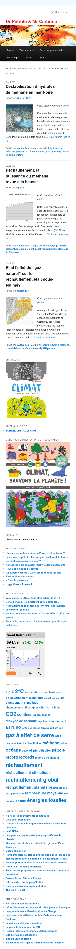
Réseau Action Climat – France (23, 878)
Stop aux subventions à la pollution (26, 886)
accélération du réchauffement (44, 692)
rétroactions (60, 787)
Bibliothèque (13, 57)
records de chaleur (47, 757)
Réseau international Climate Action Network (31, 931)
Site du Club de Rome (18, 938)
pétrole (58, 750)
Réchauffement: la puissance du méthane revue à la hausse (27, 175)
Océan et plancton (16, 850)
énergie (21, 801)
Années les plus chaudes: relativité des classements (35, 564)
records (26, 757)
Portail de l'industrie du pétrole (23, 866)
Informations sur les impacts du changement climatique (38, 907)
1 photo (65, 105)
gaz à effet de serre (30, 735)
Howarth (54, 344)
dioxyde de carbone (21, 720)
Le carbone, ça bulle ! (18, 609)
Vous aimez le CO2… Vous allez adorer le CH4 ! (33, 598)
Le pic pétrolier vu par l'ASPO (23, 927)
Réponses (13, 252)
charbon (45, 707)
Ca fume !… (44, 57)
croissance (44, 715)
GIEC (58, 736)
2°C (19, 691)
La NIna (27, 743)
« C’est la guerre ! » (17, 580)
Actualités (23, 148)
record (12, 757)
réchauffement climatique (28, 772)
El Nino (13, 727)
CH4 (46, 148)
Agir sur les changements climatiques (27, 815)
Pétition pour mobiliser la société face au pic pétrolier (36, 862)
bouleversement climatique (25, 698)
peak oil (27, 750)
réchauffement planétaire (55, 249)
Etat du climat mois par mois (22, 903)
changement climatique (22, 702)
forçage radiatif (58, 245)
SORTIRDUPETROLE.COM (21, 430)
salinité (56, 151)
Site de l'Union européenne (21, 934)
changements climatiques (22, 707)
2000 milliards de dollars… (21, 576)
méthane (64, 344)
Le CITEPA (12, 831)
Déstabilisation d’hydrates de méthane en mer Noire (30, 89)
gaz (61, 728)
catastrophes (51, 698)
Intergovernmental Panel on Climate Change (31, 911)
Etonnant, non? (27, 50)
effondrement (57, 721)
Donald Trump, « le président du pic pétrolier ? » (33, 601)
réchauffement (24, 765)
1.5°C (10, 691)
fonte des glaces (31, 728)
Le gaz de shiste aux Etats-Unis (24, 923)
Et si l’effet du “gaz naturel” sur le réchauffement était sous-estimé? (29, 276)
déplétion (43, 721)
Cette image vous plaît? (52, 50)
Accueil (10, 50)
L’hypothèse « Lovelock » (20, 584)
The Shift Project (15, 890)
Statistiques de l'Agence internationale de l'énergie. (35, 942)
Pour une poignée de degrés (22, 568)
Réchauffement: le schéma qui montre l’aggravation (35, 605)
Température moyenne (43, 793)
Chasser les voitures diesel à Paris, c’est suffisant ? (35, 553)
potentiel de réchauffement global (33, 151)
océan (63, 743)
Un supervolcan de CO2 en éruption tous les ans (33, 572)
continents (26, 714)
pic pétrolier (42, 750)
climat (56, 707)
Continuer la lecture (46, 337)
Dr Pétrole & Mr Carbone (31, 21)
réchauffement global (32, 779)
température (15, 793)
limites (37, 743)
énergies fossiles (47, 799)
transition (10, 801)
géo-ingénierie (14, 743)
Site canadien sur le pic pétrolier (24, 882)
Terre (66, 793)
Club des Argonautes (18, 819)
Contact (28, 57)
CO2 (46, 344)
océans (13, 750)
